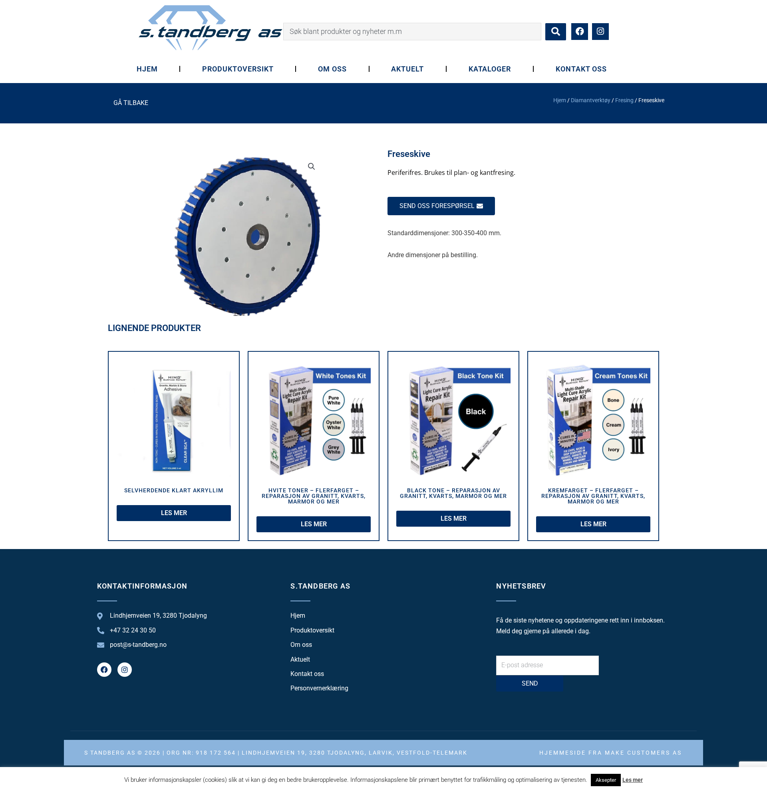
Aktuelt (407, 69)
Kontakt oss (581, 69)
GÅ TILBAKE (130, 103)
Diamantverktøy (590, 100)
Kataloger (490, 69)
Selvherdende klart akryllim (173, 490)
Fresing (624, 100)
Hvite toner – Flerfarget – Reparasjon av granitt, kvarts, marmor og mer (314, 496)
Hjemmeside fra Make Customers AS (610, 752)
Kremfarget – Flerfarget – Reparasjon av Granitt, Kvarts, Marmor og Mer (593, 496)
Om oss (332, 69)
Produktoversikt (237, 69)
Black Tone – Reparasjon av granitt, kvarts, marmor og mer (453, 493)
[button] (311, 166)
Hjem (147, 69)
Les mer (632, 780)
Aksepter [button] (606, 780)
